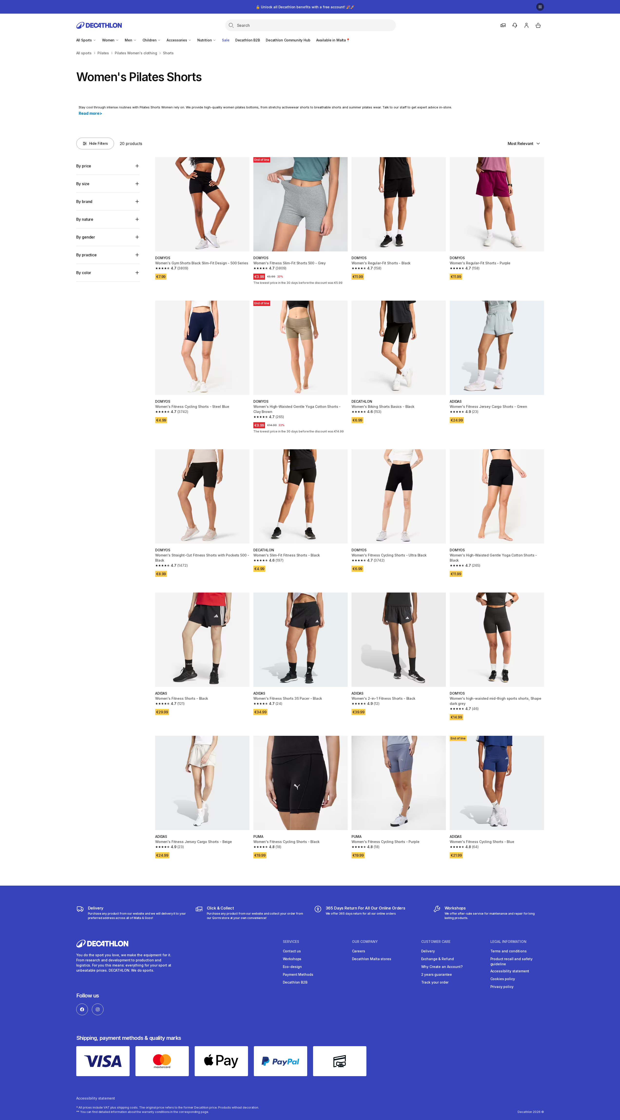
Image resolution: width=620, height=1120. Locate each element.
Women (108, 40)
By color (83, 272)
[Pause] (540, 7)
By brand (84, 201)
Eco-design (292, 967)
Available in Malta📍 (333, 40)
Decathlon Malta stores (371, 959)
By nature (85, 219)
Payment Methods (298, 974)
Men (129, 40)
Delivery (428, 951)
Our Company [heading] (365, 942)
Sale (225, 40)
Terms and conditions (508, 951)
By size (82, 183)
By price (83, 165)
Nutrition (205, 40)
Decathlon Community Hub (288, 40)
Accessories (177, 40)
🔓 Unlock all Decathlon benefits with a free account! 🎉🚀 (305, 7)
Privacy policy (502, 987)
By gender (85, 237)
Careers (358, 951)
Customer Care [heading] (435, 942)
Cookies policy (502, 979)
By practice (86, 254)
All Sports (84, 40)
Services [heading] (291, 942)
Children (150, 40)
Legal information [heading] (508, 942)
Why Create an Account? (442, 967)
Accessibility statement (509, 971)
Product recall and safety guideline (511, 961)
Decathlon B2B (247, 40)
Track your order (435, 982)
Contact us (292, 951)
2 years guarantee (436, 974)
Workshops (292, 959)
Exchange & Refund (437, 959)
